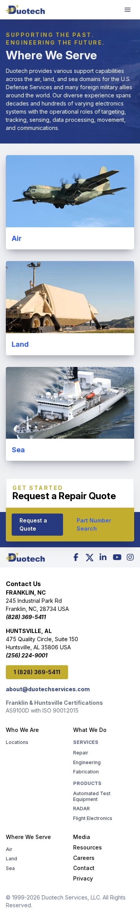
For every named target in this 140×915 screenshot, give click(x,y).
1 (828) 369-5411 (37, 672)
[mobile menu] (127, 9)
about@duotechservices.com (48, 689)
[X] (89, 557)
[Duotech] (25, 9)
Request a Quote (33, 524)
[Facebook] (76, 557)
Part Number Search (94, 524)
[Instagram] (130, 557)
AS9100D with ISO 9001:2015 (42, 710)
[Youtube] (117, 557)
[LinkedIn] (103, 557)
